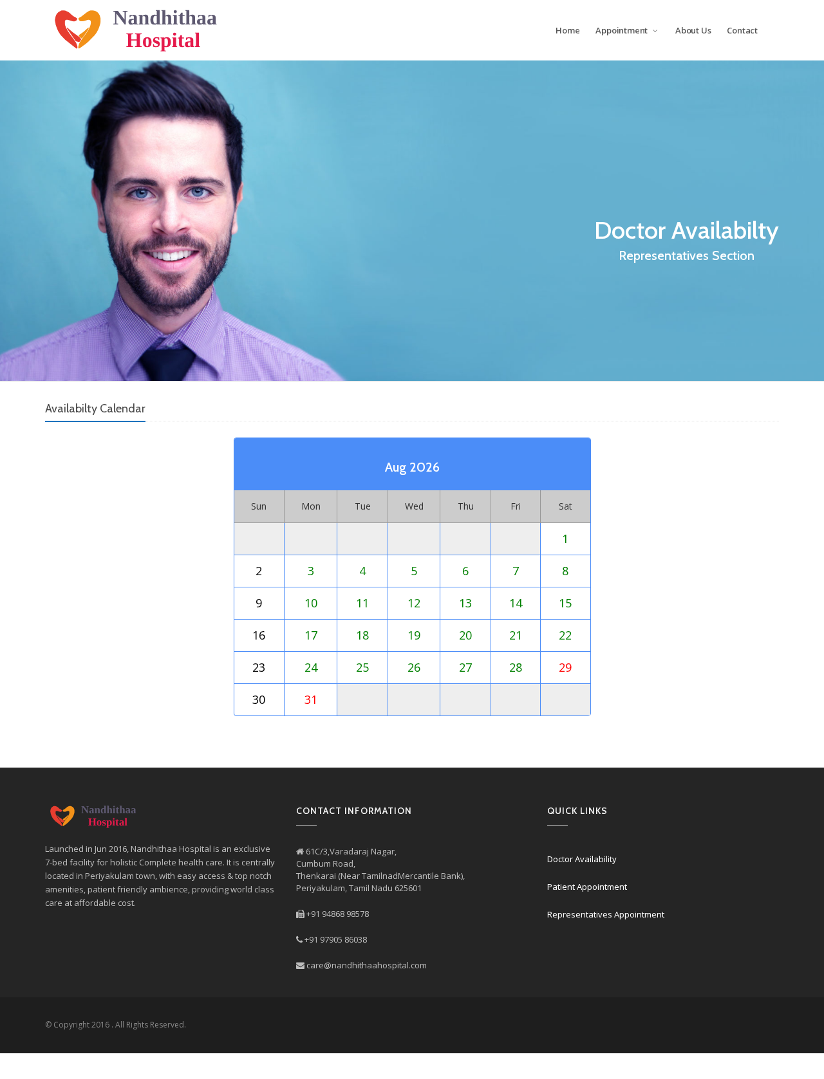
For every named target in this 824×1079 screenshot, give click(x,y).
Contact (742, 30)
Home (567, 30)
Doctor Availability (582, 859)
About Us (693, 30)
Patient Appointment (587, 886)
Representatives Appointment (605, 914)
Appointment (622, 30)
